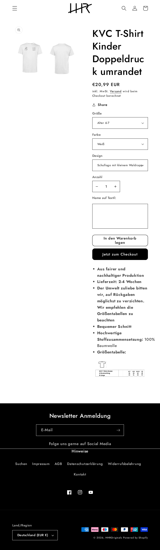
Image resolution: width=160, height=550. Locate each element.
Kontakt (80, 474)
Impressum (41, 463)
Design (97, 156)
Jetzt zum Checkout (120, 254)
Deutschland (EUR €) (32, 535)
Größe (97, 113)
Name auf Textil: (104, 198)
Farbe (96, 135)
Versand (116, 91)
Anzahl (97, 177)
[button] (14, 8)
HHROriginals (113, 537)
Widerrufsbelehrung (124, 463)
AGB (58, 463)
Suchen (21, 463)
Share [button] (102, 104)
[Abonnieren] (118, 430)
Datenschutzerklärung (85, 463)
